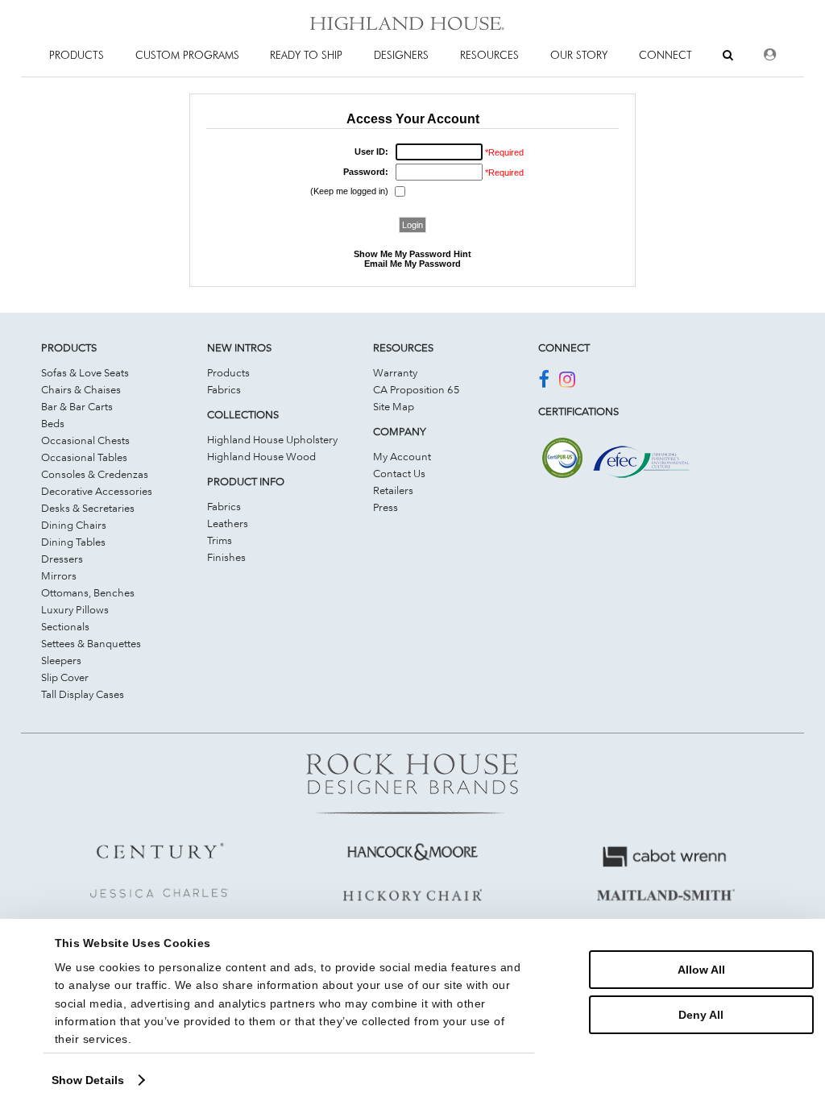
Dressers (62, 558)
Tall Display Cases (82, 694)
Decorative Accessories (96, 490)
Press (385, 507)
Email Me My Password (412, 263)
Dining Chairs (73, 524)
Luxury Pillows (75, 609)
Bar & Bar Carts (77, 406)
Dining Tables (73, 541)
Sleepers (61, 660)
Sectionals (65, 626)
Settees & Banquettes (91, 643)
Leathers (227, 523)
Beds (52, 423)
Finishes (226, 556)
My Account (402, 456)
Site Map (393, 406)
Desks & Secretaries (88, 507)
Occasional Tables (84, 457)
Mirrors (59, 575)
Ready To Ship (306, 54)
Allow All (701, 969)
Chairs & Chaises (81, 389)
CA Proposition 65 (416, 389)
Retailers (393, 490)
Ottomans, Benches (88, 592)
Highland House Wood (261, 456)
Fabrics (224, 389)
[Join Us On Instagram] (567, 382)
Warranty (395, 372)
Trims (219, 540)
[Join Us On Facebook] (543, 382)
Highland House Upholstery (272, 439)
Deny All (700, 1014)
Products (228, 372)
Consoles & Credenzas (94, 473)
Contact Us (399, 473)
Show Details (88, 1080)
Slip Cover (65, 677)
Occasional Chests (85, 440)
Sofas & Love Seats (85, 372)
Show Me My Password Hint (412, 254)
